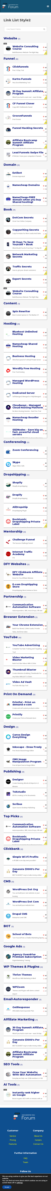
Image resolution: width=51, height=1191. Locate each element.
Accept (7, 1187)
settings (20, 1183)
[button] (48, 6)
